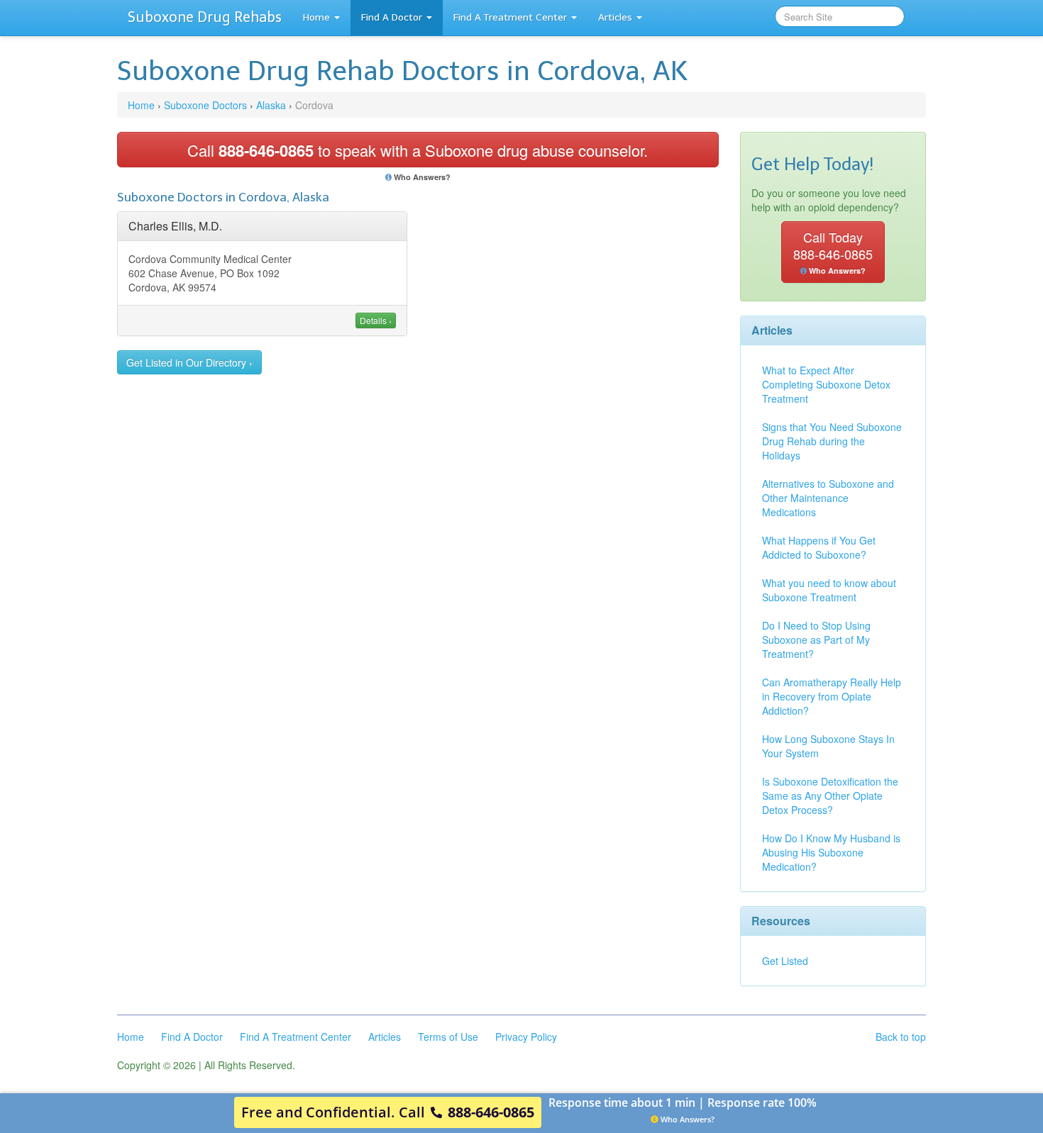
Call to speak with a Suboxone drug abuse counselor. (417, 150)
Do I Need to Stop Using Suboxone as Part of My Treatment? (816, 639)
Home (316, 17)
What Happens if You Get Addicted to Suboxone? (819, 547)
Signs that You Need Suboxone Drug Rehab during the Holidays (832, 441)
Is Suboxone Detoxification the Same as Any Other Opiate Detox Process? (830, 795)
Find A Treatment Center (510, 17)
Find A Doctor (391, 17)
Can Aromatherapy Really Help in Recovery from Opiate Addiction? (831, 696)
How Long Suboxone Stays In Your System (828, 746)
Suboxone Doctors (205, 105)
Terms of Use (448, 1036)
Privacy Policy (526, 1036)
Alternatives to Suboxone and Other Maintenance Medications (828, 497)
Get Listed (785, 961)
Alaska (271, 105)
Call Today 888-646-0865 (833, 252)
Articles (615, 17)
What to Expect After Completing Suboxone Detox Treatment (826, 384)
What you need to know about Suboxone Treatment (829, 590)
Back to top (901, 1036)
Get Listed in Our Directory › (189, 362)
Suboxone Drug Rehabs (205, 17)
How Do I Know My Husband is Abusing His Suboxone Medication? (831, 852)
